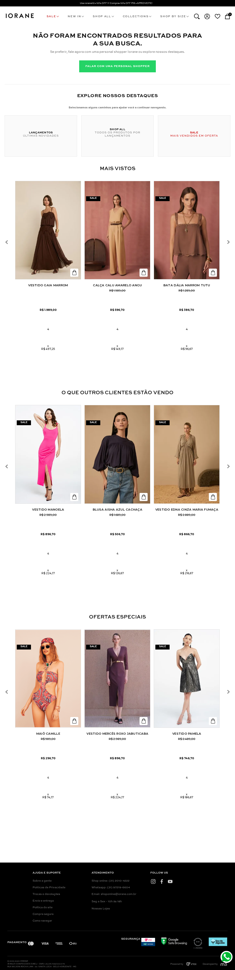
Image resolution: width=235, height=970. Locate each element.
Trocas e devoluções (46, 894)
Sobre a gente (42, 881)
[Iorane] (19, 18)
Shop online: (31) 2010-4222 (110, 881)
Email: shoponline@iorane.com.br (114, 894)
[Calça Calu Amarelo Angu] (117, 230)
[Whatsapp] (227, 957)
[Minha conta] (207, 16)
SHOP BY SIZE (173, 16)
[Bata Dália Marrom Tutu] (186, 230)
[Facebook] (162, 881)
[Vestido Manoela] (48, 454)
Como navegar (42, 920)
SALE (51, 16)
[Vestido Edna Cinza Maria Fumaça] (186, 454)
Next (228, 242)
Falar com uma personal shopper (117, 66)
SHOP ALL (102, 16)
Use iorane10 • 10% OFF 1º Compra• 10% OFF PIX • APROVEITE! (116, 3)
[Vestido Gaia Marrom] (48, 230)
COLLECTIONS (135, 16)
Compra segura (43, 914)
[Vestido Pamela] (186, 679)
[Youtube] (170, 881)
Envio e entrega (43, 901)
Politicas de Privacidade (49, 887)
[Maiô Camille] (48, 679)
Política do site (43, 907)
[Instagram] (153, 881)
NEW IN (74, 16)
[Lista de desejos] (217, 16)
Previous (6, 242)
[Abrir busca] (196, 16)
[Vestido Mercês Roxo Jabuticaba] (117, 679)
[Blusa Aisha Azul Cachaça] (117, 454)
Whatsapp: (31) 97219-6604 (111, 887)
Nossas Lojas (101, 908)
